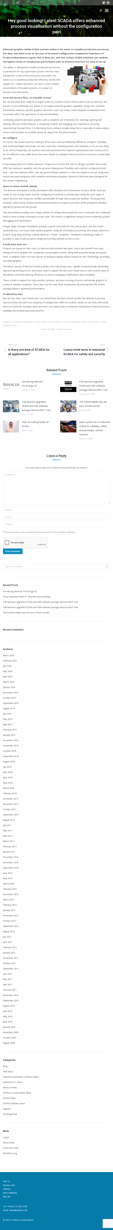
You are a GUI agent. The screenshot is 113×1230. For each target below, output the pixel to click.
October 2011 (9, 963)
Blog (5, 1066)
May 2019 (7, 719)
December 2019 (10, 692)
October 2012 (9, 920)
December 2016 (10, 857)
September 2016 (11, 867)
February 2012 (10, 947)
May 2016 (7, 878)
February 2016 (10, 889)
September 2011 (11, 968)
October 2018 (9, 751)
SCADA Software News (14, 1103)
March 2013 (8, 899)
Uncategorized (10, 1114)
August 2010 (9, 1005)
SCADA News (93, 321)
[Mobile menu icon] (106, 10)
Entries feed (8, 1142)
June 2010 (7, 1011)
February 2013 (10, 904)
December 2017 (10, 798)
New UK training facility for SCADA (35, 424)
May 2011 (7, 979)
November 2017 (10, 804)
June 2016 (7, 873)
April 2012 (7, 942)
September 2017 (11, 814)
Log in (6, 1137)
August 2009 (9, 1043)
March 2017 (8, 841)
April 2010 (7, 1021)
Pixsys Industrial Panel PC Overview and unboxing (26, 596)
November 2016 (10, 862)
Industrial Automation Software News (30, 321)
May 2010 (7, 1016)
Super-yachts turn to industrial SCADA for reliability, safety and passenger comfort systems (94, 428)
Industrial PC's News (12, 1082)
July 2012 (7, 936)
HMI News (8, 1071)
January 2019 (9, 735)
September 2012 (11, 926)
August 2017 (9, 820)
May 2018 (7, 777)
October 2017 (9, 809)
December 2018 (10, 740)
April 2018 (7, 782)
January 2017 (9, 851)
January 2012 (9, 952)
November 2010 (10, 995)
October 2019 (9, 697)
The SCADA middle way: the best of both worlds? (93, 403)
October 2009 (9, 1037)
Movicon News (54, 321)
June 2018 (7, 772)
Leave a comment (64, 329)
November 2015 (10, 894)
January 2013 (9, 910)
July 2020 (7, 666)
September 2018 (11, 756)
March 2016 (8, 883)
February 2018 (10, 793)
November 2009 (10, 1032)
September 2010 (11, 1000)
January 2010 (9, 1027)
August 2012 (9, 931)
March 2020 (8, 681)
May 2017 (7, 830)
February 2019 (10, 729)
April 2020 (7, 676)
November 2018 (10, 745)
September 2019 (11, 703)
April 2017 (7, 835)
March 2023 (8, 655)
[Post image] (11, 386)
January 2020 (9, 687)
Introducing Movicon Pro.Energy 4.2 (32, 383)
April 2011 (7, 984)
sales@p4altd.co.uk (18, 1210)
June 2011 (7, 973)
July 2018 (7, 766)
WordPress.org (10, 1153)
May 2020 (7, 671)
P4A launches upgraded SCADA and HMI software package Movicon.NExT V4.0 (36, 405)
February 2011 (10, 989)
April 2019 (7, 724)
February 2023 (10, 660)
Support (6, 1108)
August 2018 (9, 761)
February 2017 (10, 846)
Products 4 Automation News (74, 321)
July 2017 (7, 825)
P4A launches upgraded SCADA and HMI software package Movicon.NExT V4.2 (93, 385)
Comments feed (10, 1148)
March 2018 (8, 788)
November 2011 (10, 958)
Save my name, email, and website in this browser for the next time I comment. (40, 532)
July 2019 (7, 713)
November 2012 (10, 915)
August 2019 (9, 708)
